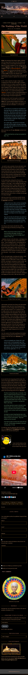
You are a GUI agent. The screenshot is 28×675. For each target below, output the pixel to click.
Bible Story (7, 502)
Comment (3, 545)
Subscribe (5, 626)
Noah (21, 504)
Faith (9, 504)
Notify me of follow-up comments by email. (12, 565)
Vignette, (5, 70)
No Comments (17, 28)
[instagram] (15, 1)
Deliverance (4, 504)
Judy (4, 507)
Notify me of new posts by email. (9, 568)
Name (3, 520)
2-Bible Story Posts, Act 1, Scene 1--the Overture (14, 23)
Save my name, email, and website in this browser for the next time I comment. (13, 542)
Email (2, 527)
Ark (2, 502)
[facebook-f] (12, 1)
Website (3, 533)
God (17, 504)
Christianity (20, 502)
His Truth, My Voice (14, 7)
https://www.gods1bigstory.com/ (9, 659)
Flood (13, 504)
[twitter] (14, 1)
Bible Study (13, 502)
